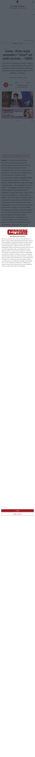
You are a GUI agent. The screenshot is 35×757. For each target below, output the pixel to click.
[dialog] (17, 492)
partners (10, 238)
